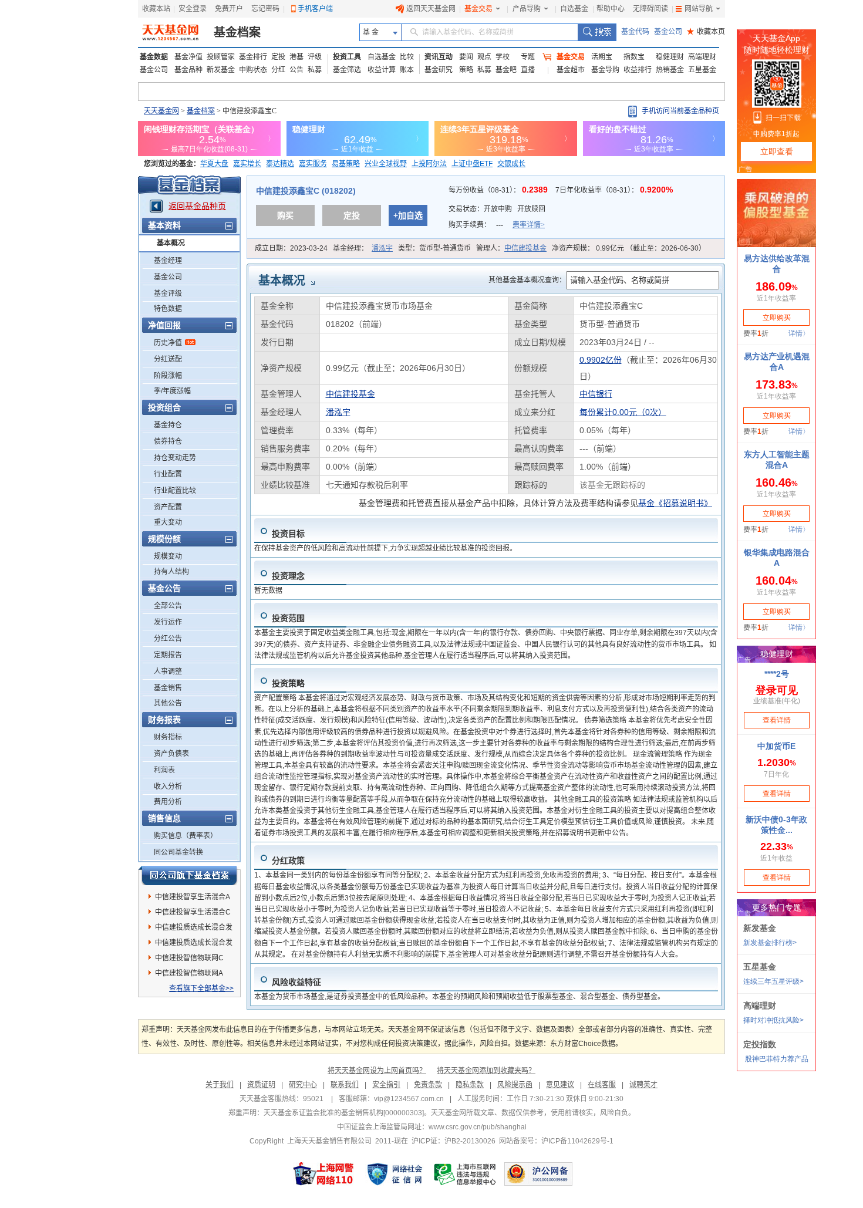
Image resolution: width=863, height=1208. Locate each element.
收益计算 (382, 70)
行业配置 (168, 474)
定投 (278, 57)
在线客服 (602, 1085)
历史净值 (168, 343)
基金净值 (188, 57)
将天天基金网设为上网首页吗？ (377, 1071)
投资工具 (347, 57)
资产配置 (168, 507)
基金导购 (605, 70)
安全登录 (192, 9)
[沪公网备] (538, 1174)
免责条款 (428, 1085)
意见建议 (560, 1085)
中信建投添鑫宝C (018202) (306, 190)
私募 (315, 70)
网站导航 (699, 9)
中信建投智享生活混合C (193, 912)
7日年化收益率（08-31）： (614, 190)
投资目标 (288, 533)
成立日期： (291, 248)
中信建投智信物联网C (189, 958)
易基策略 (346, 164)
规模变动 (168, 556)
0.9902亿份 (600, 360)
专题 (528, 57)
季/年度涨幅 (172, 391)
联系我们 (345, 1085)
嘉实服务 (313, 164)
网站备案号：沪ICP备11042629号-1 (556, 1141)
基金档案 (237, 32)
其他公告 (168, 703)
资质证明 (261, 1085)
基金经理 (168, 261)
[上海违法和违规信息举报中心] (465, 1174)
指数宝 (634, 57)
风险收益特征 (296, 982)
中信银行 (595, 394)
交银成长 (511, 164)
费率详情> (529, 225)
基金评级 (168, 293)
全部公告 (168, 606)
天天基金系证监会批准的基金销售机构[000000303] (344, 1113)
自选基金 (574, 9)
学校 (502, 57)
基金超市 (571, 70)
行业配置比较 (175, 491)
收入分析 (168, 786)
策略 (466, 70)
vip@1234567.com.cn (409, 1099)
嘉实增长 (247, 164)
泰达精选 (280, 164)
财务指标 (168, 737)
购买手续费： (497, 225)
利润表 (164, 770)
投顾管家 (221, 57)
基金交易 (478, 9)
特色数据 (168, 309)
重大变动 (168, 522)
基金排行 (253, 57)
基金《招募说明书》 (675, 503)
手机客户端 (315, 9)
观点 (484, 57)
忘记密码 (265, 9)
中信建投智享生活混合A (192, 897)
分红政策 (288, 860)
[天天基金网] (171, 32)
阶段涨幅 (168, 376)
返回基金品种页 (197, 206)
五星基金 (702, 70)
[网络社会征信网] (394, 1174)
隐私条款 (470, 1085)
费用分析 (168, 802)
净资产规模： (629, 248)
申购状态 (253, 70)
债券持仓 (168, 441)
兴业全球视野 (386, 164)
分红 (278, 70)
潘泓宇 (382, 248)
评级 (315, 57)
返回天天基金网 (431, 9)
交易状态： (497, 209)
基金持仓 (168, 425)
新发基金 (221, 70)
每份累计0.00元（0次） (622, 412)
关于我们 (219, 1085)
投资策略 (288, 683)
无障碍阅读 (650, 9)
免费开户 (229, 9)
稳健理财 (670, 57)
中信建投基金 (525, 248)
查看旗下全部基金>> (201, 988)
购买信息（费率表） (185, 836)
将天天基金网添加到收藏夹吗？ (486, 1071)
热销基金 (670, 70)
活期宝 (601, 57)
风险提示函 (514, 1085)
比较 (407, 57)
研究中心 (303, 1085)
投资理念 (288, 576)
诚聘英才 (643, 1085)
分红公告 (168, 639)
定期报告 (168, 655)
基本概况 (171, 243)
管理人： (511, 248)
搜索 (597, 32)
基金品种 (188, 70)
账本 (407, 70)
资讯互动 (438, 57)
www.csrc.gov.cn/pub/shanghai (478, 1127)
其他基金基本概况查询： (527, 280)
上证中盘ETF (472, 164)
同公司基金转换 (178, 852)
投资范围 (288, 618)
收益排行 (637, 70)
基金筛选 (347, 70)
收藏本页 (706, 32)
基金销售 (168, 688)
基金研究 (438, 70)
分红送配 (168, 359)
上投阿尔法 (429, 164)
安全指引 (386, 1085)
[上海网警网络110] (323, 1174)
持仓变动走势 (175, 458)
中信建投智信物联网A (189, 973)
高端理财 (702, 57)
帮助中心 (610, 9)
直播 (528, 70)
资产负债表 (171, 754)
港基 (296, 57)
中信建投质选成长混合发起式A (193, 929)
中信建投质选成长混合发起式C (193, 944)
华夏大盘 (214, 164)
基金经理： (363, 248)
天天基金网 (161, 111)
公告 (296, 70)
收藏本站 (156, 9)
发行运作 (168, 622)
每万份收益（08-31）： (499, 190)
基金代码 (635, 32)
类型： (434, 248)
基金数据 (154, 57)
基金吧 (506, 70)
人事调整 (168, 671)
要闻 (466, 57)
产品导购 (527, 9)
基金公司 (668, 32)
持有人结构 (171, 572)
